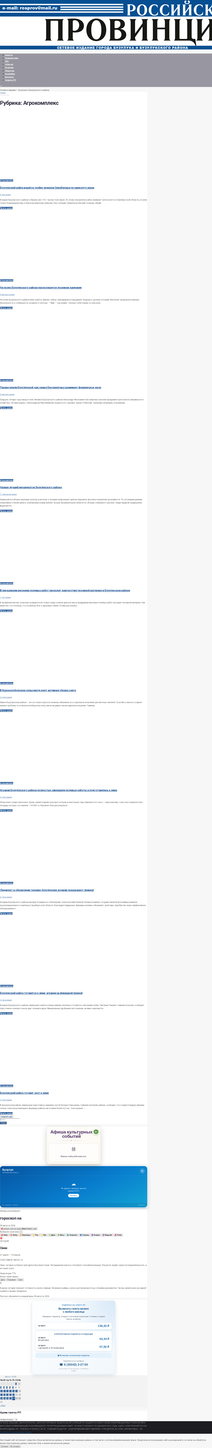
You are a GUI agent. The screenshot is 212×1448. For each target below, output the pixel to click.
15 (16, 1391)
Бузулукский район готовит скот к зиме (24, 1092)
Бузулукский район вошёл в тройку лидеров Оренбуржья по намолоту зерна (47, 187)
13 (10, 1391)
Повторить (73, 1195)
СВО (7, 61)
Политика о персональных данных (16, 1432)
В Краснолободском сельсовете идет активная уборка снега (38, 690)
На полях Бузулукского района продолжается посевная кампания (41, 287)
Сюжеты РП (10, 80)
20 (10, 1395)
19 (7, 1395)
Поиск (3, 1123)
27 (10, 1398)
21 (13, 1395)
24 (1, 1398)
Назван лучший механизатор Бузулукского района (31, 487)
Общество (9, 71)
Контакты (9, 77)
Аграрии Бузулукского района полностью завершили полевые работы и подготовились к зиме (58, 790)
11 (4, 1391)
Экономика (10, 74)
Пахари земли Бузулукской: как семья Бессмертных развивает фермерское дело (50, 387)
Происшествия (11, 58)
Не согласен (15, 1446)
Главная (3, 93)
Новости (9, 55)
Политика (9, 67)
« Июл (2, 1405)
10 (1, 1391)
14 (13, 1391)
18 (4, 1395)
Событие (9, 64)
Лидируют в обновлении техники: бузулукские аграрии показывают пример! (47, 890)
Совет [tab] (20, 1280)
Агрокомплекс (6, 180)
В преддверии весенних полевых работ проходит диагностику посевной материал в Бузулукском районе (65, 590)
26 (7, 1398)
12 (7, 1391)
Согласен (4, 1446)
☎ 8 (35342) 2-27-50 (73, 1364)
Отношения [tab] (11, 1280)
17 (1, 1395)
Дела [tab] (3, 1280)
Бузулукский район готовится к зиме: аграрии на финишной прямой (41, 993)
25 (4, 1398)
